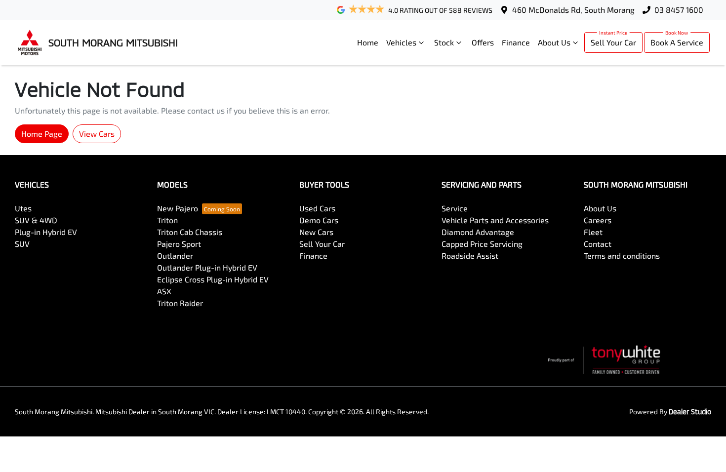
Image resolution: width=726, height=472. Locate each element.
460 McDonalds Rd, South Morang (573, 9)
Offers (483, 42)
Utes (23, 208)
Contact (597, 243)
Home (367, 42)
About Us (554, 42)
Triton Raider (180, 303)
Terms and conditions (622, 255)
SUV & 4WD (36, 220)
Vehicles (401, 42)
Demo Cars (318, 220)
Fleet (593, 231)
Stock (444, 42)
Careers (597, 220)
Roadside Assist (470, 255)
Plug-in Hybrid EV (46, 231)
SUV (22, 243)
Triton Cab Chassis (189, 231)
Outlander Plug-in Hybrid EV (207, 267)
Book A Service (676, 42)
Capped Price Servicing (482, 243)
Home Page (41, 133)
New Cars (316, 231)
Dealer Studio (690, 411)
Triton (167, 220)
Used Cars (317, 208)
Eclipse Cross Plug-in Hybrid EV (213, 279)
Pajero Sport (179, 243)
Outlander (175, 255)
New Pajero (177, 208)
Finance (516, 42)
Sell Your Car (613, 42)
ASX (164, 291)
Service (455, 208)
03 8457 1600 (678, 9)
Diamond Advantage (478, 231)
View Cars (97, 133)
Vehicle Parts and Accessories (495, 220)
